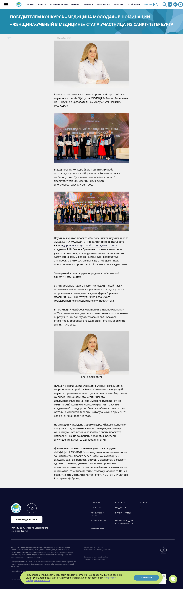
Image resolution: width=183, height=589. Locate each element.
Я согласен (146, 577)
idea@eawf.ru (103, 557)
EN (156, 4)
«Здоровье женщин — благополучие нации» (88, 245)
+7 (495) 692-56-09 (98, 559)
